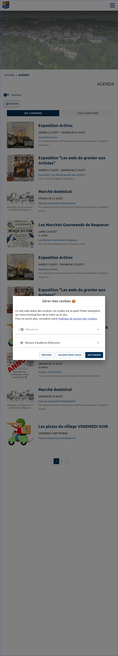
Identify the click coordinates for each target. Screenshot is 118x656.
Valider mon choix (69, 355)
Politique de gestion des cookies (77, 318)
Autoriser (94, 355)
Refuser (47, 355)
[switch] (19, 343)
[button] (59, 329)
